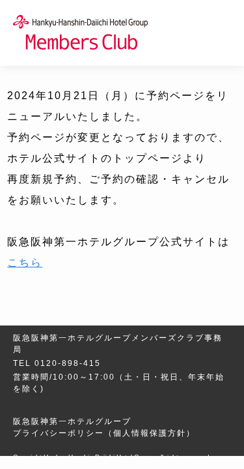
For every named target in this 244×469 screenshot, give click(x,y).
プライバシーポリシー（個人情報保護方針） (104, 433)
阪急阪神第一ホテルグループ (72, 421)
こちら (24, 262)
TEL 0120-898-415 (57, 363)
